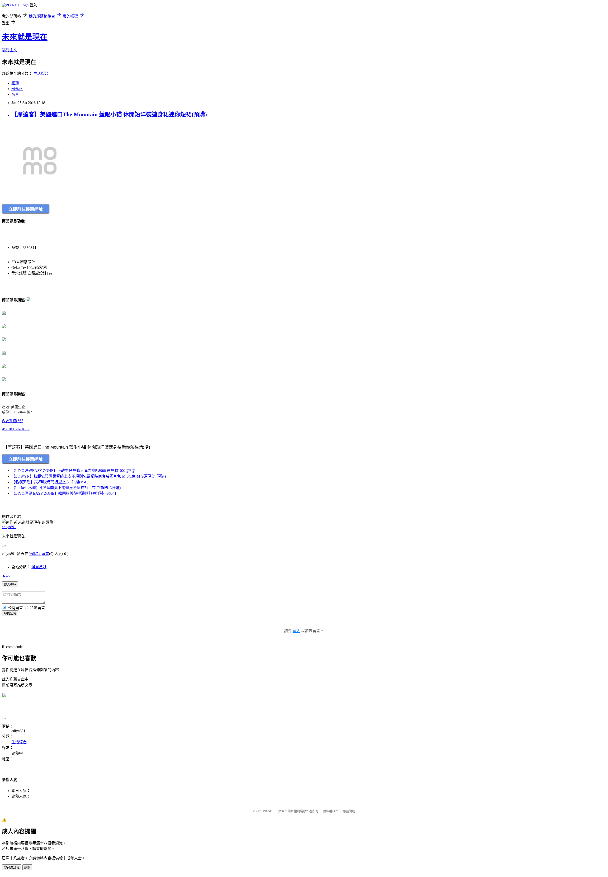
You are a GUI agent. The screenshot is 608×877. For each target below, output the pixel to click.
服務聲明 (349, 811)
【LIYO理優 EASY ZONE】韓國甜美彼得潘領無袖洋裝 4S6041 (63, 493)
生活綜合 (40, 73)
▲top (6, 575)
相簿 (15, 83)
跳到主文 (9, 50)
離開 (27, 867)
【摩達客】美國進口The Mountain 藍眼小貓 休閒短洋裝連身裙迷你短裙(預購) (109, 114)
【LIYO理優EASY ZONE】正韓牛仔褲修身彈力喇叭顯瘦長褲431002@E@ (73, 471)
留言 (45, 554)
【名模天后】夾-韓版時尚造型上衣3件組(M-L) (49, 482)
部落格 (17, 89)
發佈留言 (10, 613)
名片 (15, 94)
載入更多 (10, 584)
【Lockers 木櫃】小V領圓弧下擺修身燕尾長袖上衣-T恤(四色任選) (66, 488)
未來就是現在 (25, 37)
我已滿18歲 (11, 867)
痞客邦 (35, 554)
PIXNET (268, 811)
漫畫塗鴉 (39, 567)
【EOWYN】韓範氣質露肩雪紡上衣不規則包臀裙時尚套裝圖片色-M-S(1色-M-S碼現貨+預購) (88, 476)
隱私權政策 (330, 811)
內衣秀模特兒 (12, 421)
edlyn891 (9, 527)
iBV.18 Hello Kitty (15, 429)
